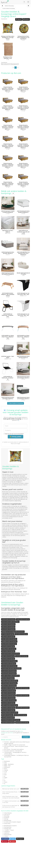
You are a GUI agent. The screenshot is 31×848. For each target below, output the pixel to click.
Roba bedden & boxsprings (8, 678)
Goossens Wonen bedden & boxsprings (10, 653)
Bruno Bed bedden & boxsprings (9, 643)
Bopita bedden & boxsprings (22, 688)
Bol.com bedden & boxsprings (8, 690)
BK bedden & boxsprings (7, 715)
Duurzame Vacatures (9, 751)
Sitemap (6, 819)
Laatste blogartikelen (8, 786)
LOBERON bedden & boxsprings (9, 700)
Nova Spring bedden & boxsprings (9, 661)
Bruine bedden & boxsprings (8, 707)
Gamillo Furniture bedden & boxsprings (10, 675)
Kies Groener (7, 749)
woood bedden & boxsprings (8, 629)
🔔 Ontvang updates (15, 436)
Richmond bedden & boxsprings (9, 673)
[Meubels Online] (2, 6)
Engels (5, 777)
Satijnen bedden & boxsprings (8, 693)
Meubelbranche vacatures (10, 825)
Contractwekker (8, 752)
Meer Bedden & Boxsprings (16, 403)
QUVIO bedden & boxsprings (22, 707)
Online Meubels (8, 813)
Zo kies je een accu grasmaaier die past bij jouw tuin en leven (15, 806)
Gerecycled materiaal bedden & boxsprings (11, 668)
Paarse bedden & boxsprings (8, 702)
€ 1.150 (23, 108)
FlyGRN (5, 745)
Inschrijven (25, 737)
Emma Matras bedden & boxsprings (9, 712)
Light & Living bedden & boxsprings (9, 705)
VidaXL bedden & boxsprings (8, 636)
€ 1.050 (8, 89)
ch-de (5, 771)
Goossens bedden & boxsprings (9, 670)
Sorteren (26, 19)
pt (4, 776)
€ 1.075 (23, 89)
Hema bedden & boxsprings (8, 646)
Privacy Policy (7, 823)
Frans (5, 762)
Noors (5, 768)
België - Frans (7, 765)
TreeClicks (6, 742)
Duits (5, 774)
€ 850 (8, 128)
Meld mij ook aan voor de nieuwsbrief (14, 433)
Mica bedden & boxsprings (20, 715)
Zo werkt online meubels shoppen (12, 822)
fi (4, 779)
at (4, 783)
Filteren (19, 19)
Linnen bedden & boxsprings (8, 688)
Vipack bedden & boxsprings (22, 722)
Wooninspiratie (7, 834)
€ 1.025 (23, 166)
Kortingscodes (7, 828)
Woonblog (6, 816)
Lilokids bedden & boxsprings (8, 619)
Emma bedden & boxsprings (8, 658)
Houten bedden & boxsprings (8, 697)
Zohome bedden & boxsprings (8, 663)
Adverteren (6, 833)
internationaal (18, 751)
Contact (6, 836)
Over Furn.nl (7, 814)
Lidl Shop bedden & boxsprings (8, 648)
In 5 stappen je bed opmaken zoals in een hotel (15, 801)
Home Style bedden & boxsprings (9, 639)
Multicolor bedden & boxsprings (9, 685)
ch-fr (5, 773)
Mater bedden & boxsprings (8, 656)
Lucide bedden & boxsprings (23, 619)
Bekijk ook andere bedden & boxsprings (13, 192)
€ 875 (23, 185)
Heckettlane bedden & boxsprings (9, 641)
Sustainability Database (9, 755)
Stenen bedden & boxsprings (8, 651)
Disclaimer (6, 817)
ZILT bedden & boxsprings (7, 634)
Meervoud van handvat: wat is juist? (15, 789)
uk (4, 780)
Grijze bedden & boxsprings (8, 722)
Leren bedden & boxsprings (8, 717)
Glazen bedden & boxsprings (8, 710)
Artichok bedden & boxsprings (8, 695)
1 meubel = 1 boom (9, 830)
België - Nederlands (9, 764)
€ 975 (8, 108)
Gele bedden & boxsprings (21, 656)
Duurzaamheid (7, 827)
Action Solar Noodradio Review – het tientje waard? (15, 792)
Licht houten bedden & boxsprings (9, 683)
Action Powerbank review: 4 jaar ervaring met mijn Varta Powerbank (15, 797)
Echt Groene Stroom (9, 746)
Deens (5, 782)
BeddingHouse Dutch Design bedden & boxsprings (13, 631)
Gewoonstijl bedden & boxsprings (9, 666)
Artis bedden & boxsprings (23, 695)
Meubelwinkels (7, 820)
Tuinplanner (7, 831)
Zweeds (6, 770)
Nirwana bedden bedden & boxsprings (10, 621)
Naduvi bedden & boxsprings (8, 626)
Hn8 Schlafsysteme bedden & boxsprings (10, 720)
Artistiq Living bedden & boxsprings (9, 680)
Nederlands (7, 761)
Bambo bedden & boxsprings (8, 624)
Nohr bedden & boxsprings (21, 634)
